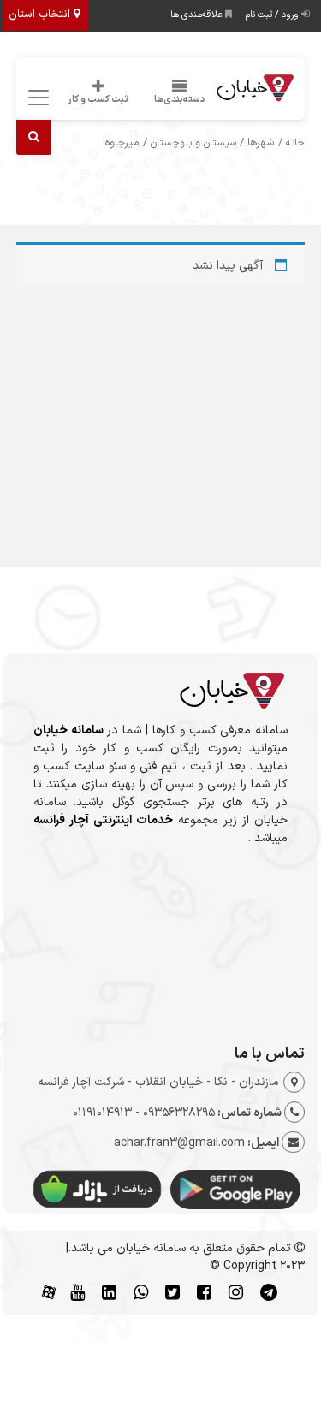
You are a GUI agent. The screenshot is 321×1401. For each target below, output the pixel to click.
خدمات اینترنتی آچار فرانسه (103, 820)
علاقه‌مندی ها (197, 15)
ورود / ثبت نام (273, 15)
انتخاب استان (41, 14)
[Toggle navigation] (36, 98)
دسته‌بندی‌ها (179, 99)
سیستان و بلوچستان (193, 143)
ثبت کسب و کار (98, 99)
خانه (295, 143)
